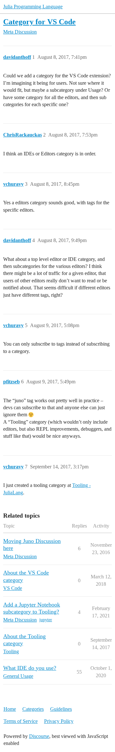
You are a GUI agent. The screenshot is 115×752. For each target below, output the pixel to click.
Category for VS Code (39, 21)
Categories (33, 709)
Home (10, 709)
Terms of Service (21, 721)
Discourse (39, 736)
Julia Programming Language (33, 6)
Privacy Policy (58, 721)
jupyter (45, 619)
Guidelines (61, 709)
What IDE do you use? (29, 668)
